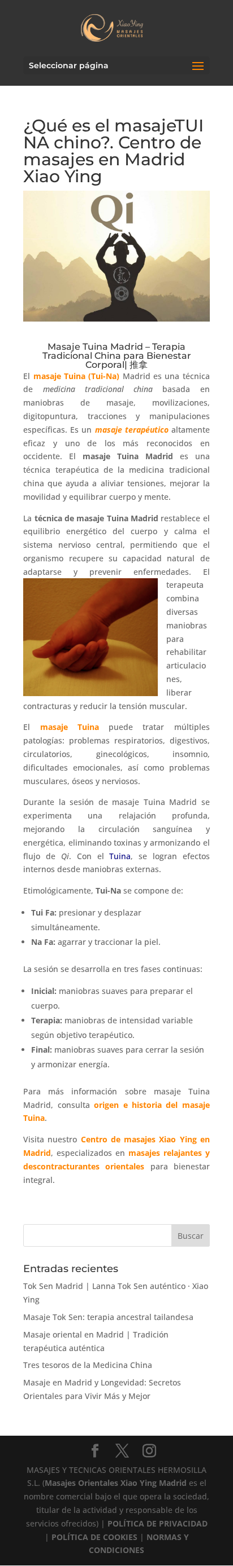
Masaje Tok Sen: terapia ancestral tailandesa (108, 1317)
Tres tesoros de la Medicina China (87, 1365)
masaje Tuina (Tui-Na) (76, 376)
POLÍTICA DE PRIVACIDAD (157, 1523)
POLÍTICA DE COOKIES (94, 1537)
